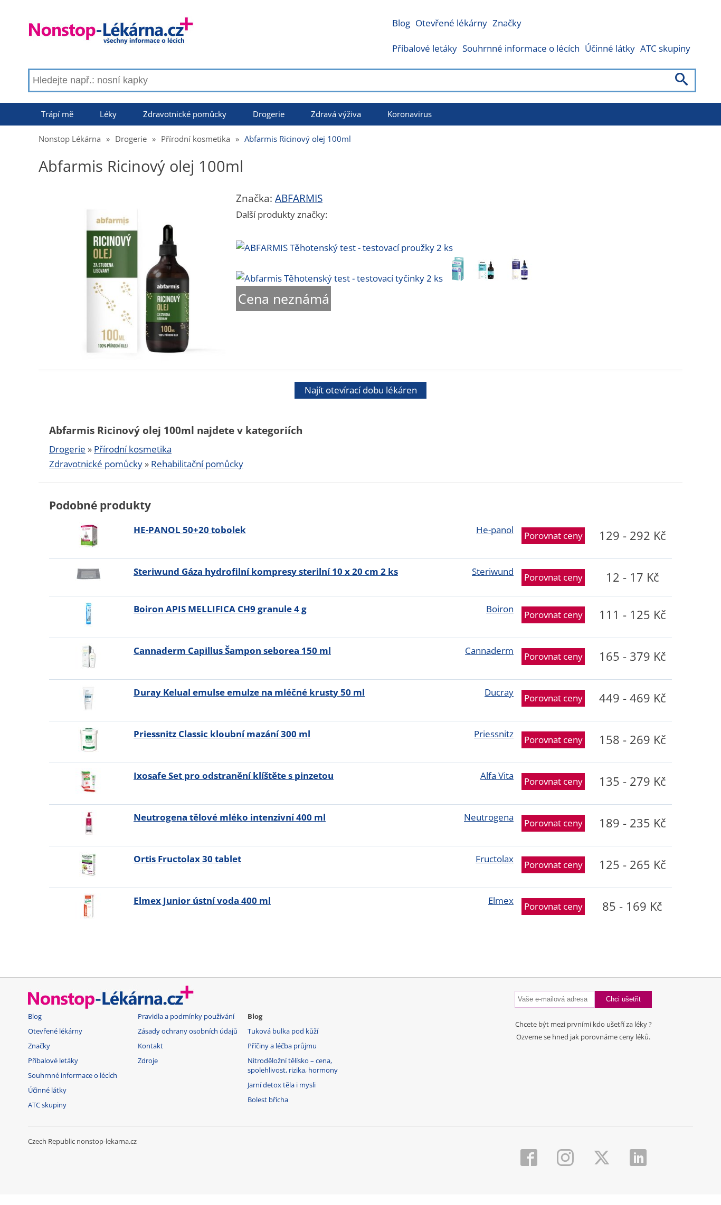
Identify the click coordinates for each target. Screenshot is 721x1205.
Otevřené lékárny (451, 23)
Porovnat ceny (553, 535)
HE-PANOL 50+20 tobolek (190, 530)
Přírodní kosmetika (195, 138)
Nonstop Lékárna (70, 138)
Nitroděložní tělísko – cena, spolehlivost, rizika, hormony (293, 1065)
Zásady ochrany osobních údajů (188, 1031)
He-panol (495, 530)
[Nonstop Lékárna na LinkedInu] (638, 1158)
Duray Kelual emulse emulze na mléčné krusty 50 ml (249, 692)
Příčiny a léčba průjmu (282, 1046)
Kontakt (150, 1046)
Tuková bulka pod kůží (283, 1031)
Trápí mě (57, 114)
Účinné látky (610, 48)
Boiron (500, 609)
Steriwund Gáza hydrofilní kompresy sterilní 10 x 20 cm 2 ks (266, 571)
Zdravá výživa (336, 114)
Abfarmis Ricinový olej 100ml (297, 138)
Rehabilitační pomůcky (197, 464)
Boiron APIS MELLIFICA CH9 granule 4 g (220, 609)
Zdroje (148, 1060)
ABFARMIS (298, 198)
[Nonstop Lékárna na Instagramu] (565, 1158)
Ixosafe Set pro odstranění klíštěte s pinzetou (234, 775)
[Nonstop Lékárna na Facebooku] (528, 1158)
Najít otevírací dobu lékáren (361, 390)
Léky (108, 114)
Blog (401, 23)
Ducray (499, 692)
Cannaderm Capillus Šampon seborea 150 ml (232, 650)
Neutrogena (489, 817)
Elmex (501, 900)
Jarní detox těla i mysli (282, 1085)
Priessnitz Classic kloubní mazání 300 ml (222, 734)
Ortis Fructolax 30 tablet (187, 859)
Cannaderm (489, 650)
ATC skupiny (665, 48)
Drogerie (268, 114)
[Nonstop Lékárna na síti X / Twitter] (601, 1158)
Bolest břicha (268, 1099)
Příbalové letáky (424, 48)
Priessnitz (494, 734)
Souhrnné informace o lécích (521, 48)
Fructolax (495, 859)
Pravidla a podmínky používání (186, 1016)
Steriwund (493, 571)
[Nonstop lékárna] (111, 33)
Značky (506, 23)
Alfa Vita (497, 775)
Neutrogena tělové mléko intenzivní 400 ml (230, 817)
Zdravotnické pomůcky (184, 114)
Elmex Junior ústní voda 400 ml (202, 900)
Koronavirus (409, 114)
